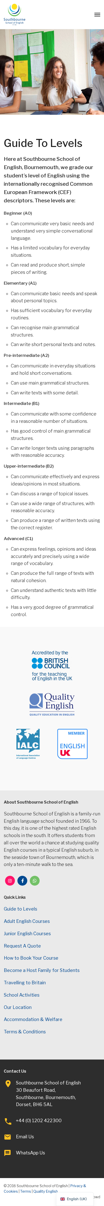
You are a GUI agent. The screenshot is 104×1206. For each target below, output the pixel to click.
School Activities (21, 995)
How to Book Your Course (31, 958)
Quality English (45, 1191)
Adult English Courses (27, 921)
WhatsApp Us (30, 1152)
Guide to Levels (20, 909)
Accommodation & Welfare (33, 1019)
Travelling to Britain (25, 982)
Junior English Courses (27, 933)
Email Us (25, 1136)
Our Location (18, 1007)
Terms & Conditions (25, 1031)
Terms (25, 1191)
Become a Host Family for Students (42, 970)
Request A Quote (22, 946)
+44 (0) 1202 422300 (39, 1120)
